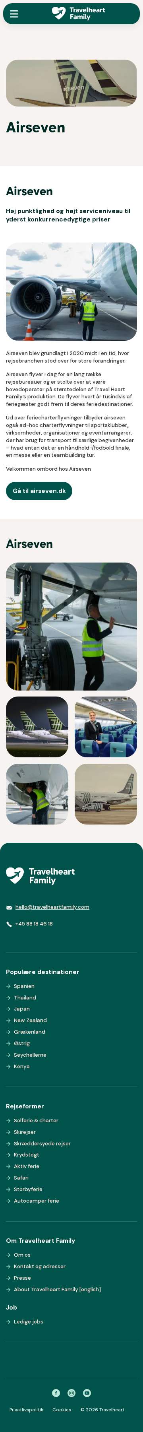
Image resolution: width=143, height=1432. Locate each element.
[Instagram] (71, 1393)
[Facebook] (56, 1393)
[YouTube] (87, 1393)
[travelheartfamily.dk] (40, 876)
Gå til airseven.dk (39, 491)
